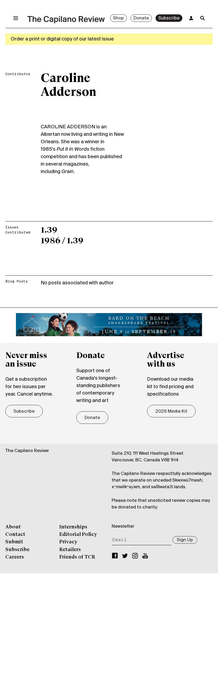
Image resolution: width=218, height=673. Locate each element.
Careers (14, 557)
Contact (15, 534)
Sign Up (185, 540)
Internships (73, 527)
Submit (14, 542)
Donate (141, 18)
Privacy (68, 542)
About (13, 527)
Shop (118, 18)
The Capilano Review (27, 451)
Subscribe (168, 18)
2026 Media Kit (171, 411)
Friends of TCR (77, 557)
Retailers (70, 549)
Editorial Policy (78, 534)
